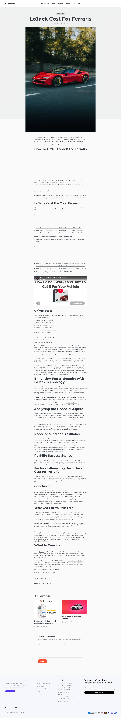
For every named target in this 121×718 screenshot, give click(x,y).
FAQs (38, 691)
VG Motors (41, 552)
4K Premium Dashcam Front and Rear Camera (66, 693)
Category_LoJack (60, 13)
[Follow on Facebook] (5, 707)
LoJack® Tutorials (41, 688)
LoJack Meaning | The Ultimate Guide (45, 572)
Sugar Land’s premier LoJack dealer (50, 372)
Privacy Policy (65, 639)
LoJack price (42, 195)
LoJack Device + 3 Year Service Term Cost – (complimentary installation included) (58, 227)
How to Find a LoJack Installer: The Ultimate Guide (49, 575)
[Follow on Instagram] (13, 707)
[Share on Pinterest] (47, 583)
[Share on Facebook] (39, 583)
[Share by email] (50, 583)
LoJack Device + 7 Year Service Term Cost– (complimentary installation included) (59, 232)
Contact (67, 3)
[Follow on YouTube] (16, 707)
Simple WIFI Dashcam (63, 701)
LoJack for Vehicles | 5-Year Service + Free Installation (65, 688)
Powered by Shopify (19, 712)
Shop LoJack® (45, 3)
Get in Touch (40, 686)
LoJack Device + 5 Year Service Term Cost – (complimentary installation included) (59, 230)
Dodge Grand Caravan (71, 402)
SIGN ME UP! (99, 692)
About (53, 3)
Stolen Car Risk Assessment (44, 683)
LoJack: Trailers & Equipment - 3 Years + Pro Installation (66, 697)
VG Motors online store (55, 178)
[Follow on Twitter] (9, 707)
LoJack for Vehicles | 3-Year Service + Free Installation (65, 684)
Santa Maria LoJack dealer (48, 143)
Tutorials (60, 3)
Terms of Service (75, 639)
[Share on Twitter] (43, 583)
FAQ (74, 3)
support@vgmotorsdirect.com (41, 541)
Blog (79, 3)
